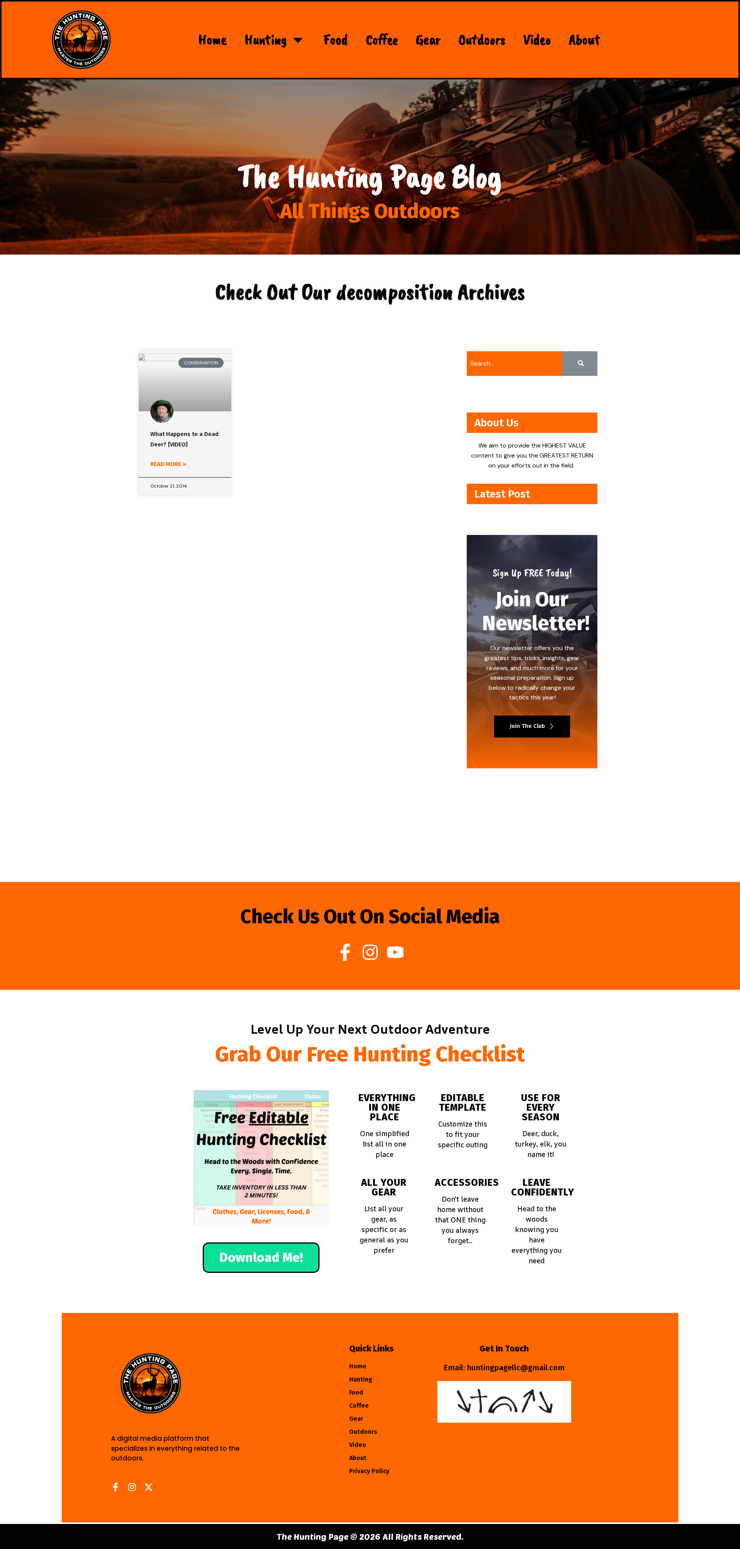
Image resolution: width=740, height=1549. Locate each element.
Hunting (266, 39)
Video (537, 39)
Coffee (382, 39)
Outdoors (482, 39)
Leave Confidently (542, 1187)
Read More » (168, 464)
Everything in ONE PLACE (387, 1107)
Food (335, 39)
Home (212, 39)
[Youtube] (395, 952)
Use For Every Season (540, 1107)
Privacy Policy (369, 1471)
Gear (428, 39)
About (584, 39)
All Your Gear (384, 1187)
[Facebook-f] (345, 952)
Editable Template (462, 1102)
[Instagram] (370, 952)
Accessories (467, 1183)
